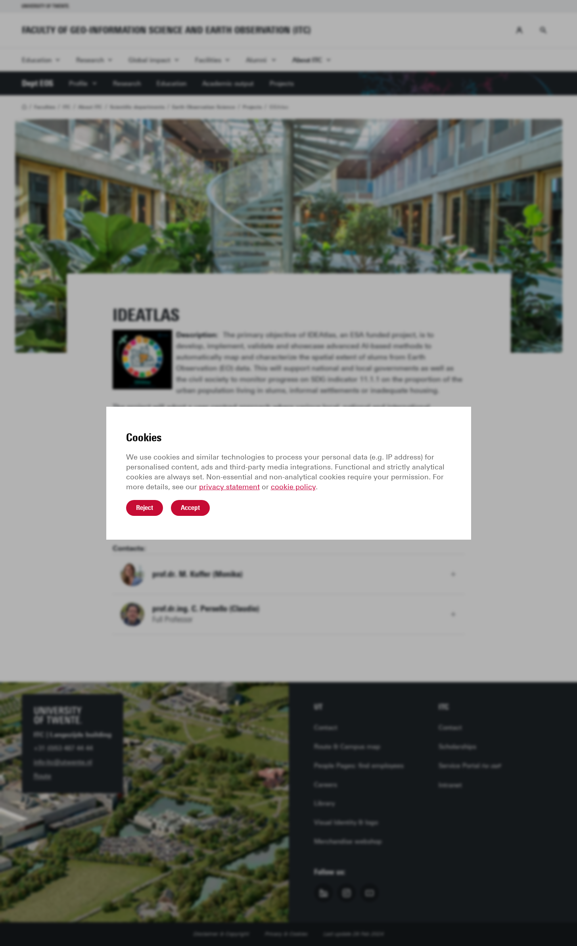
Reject (144, 507)
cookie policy (293, 487)
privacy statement (229, 487)
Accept (190, 507)
